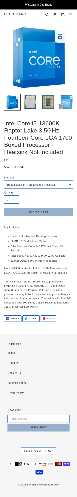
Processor (9, 177)
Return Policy (15, 392)
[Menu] (71, 14)
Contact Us (14, 372)
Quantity (8, 192)
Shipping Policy (16, 382)
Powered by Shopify (48, 484)
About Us (13, 362)
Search (11, 352)
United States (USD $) (37, 451)
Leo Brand (15, 14)
